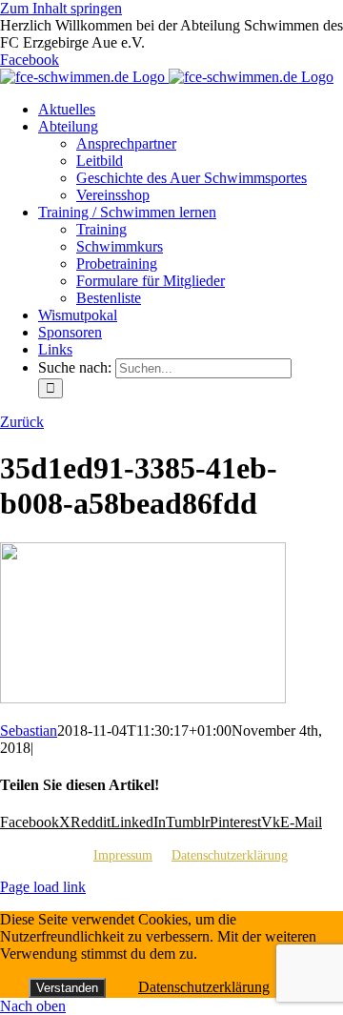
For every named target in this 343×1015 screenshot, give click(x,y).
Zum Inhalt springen (61, 8)
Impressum (122, 855)
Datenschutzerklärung (230, 855)
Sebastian (28, 730)
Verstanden (67, 988)
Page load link (43, 887)
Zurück (22, 422)
